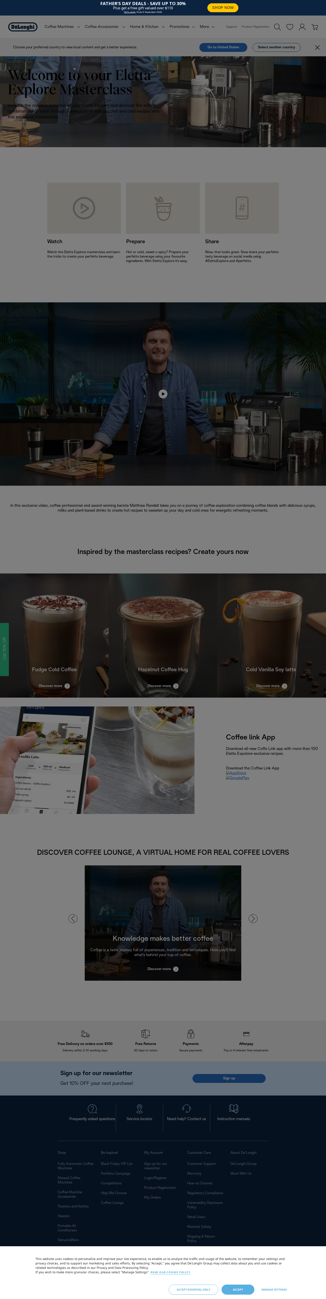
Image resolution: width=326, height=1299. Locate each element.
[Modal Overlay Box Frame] (163, 8)
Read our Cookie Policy (170, 1272)
